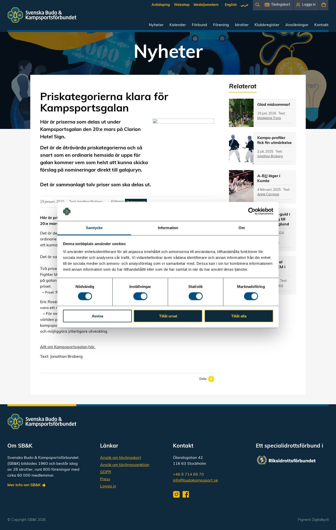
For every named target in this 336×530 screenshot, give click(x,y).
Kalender (177, 25)
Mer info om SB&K (24, 485)
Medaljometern (206, 5)
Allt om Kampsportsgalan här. (67, 347)
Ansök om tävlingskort (120, 458)
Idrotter (242, 25)
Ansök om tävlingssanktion (124, 465)
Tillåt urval (168, 316)
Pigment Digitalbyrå (313, 520)
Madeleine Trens (269, 118)
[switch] (140, 296)
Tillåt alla (238, 316)
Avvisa (97, 316)
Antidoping (161, 5)
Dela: (203, 379)
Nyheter (156, 25)
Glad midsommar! (273, 105)
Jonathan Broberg (270, 156)
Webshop (182, 5)
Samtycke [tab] (94, 228)
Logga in (108, 486)
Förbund (199, 25)
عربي (244, 5)
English (231, 5)
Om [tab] (242, 228)
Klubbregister (267, 25)
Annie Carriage (268, 194)
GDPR (105, 472)
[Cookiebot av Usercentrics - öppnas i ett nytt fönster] (251, 211)
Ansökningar (296, 25)
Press (105, 479)
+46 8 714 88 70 (188, 475)
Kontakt (321, 25)
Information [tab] (168, 228)
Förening (221, 25)
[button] (277, 5)
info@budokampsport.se (195, 481)
